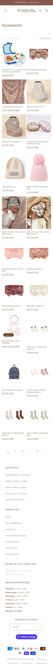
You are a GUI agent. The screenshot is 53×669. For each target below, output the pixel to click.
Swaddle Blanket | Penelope (12, 107)
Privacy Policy (11, 548)
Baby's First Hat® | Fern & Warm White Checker (13, 233)
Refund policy (42, 659)
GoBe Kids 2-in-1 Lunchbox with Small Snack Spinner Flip (14, 71)
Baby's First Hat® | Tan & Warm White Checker (38, 233)
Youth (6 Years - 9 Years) (15, 487)
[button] (5, 11)
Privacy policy (14, 663)
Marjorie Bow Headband (11, 306)
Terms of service (27, 663)
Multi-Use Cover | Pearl (35, 107)
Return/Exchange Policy (15, 535)
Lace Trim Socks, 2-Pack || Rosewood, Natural (36, 391)
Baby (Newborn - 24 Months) (17, 475)
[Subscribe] (40, 627)
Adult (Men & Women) (14, 499)
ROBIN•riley (16, 659)
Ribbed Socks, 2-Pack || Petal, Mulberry (13, 434)
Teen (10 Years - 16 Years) (16, 493)
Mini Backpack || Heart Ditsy (12, 390)
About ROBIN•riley (13, 523)
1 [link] (8, 451)
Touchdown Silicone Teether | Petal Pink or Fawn (37, 143)
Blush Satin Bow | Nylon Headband (11, 342)
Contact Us (10, 529)
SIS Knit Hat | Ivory (9, 187)
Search (8, 517)
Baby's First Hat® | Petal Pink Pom (37, 188)
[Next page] (45, 451)
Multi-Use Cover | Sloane (11, 142)
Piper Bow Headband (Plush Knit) (12, 270)
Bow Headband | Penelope (37, 70)
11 (37, 451)
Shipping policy (41, 663)
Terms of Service (12, 554)
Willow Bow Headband (35, 306)
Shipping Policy (12, 541)
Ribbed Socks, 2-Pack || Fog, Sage (37, 434)
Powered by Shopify (27, 659)
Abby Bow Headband (35, 269)
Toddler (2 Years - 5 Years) (16, 481)
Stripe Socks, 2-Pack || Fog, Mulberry (37, 348)
